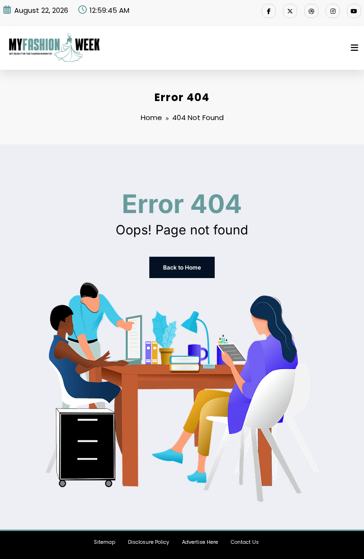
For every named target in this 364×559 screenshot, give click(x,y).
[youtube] (354, 11)
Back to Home (182, 267)
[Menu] (354, 47)
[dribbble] (311, 11)
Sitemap (104, 542)
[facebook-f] (269, 11)
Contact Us (245, 542)
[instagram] (333, 11)
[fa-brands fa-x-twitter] (290, 11)
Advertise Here (200, 542)
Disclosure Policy (148, 542)
